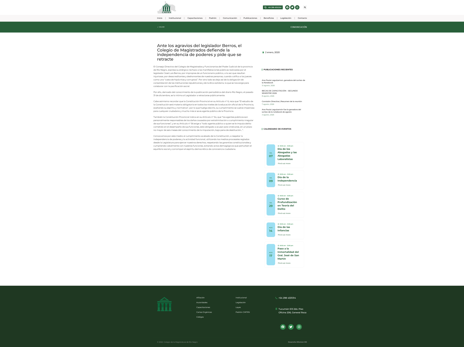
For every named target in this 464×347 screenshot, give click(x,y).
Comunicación (298, 27)
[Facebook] (287, 7)
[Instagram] (297, 7)
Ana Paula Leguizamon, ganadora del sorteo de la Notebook (283, 81)
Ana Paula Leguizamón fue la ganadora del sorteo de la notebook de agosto (281, 110)
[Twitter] (292, 7)
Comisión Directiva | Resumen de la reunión (282, 101)
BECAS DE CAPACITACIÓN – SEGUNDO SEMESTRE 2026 (280, 92)
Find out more (284, 163)
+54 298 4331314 (274, 7)
